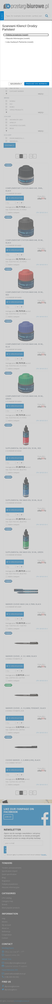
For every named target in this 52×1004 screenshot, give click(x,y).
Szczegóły (16, 84)
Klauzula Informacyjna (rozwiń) (18, 38)
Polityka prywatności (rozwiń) (17, 35)
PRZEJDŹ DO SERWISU (36, 84)
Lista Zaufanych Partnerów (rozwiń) (19, 42)
